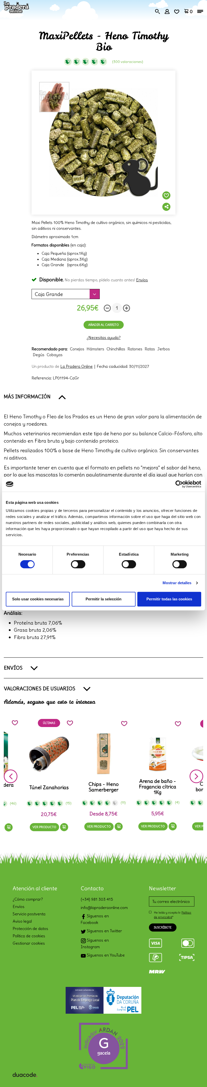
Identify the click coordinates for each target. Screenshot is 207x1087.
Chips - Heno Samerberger (104, 786)
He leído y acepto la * (172, 915)
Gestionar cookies (29, 943)
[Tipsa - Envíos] (186, 956)
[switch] (78, 564)
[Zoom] (103, 142)
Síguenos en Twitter (104, 930)
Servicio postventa (29, 913)
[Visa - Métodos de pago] (155, 942)
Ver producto (44, 827)
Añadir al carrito (103, 325)
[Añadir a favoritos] (166, 195)
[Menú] (200, 11)
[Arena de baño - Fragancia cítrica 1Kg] (157, 754)
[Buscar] (157, 10)
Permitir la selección (103, 599)
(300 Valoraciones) (127, 61)
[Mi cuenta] (167, 10)
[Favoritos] (176, 10)
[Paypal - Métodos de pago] (155, 956)
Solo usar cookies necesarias (38, 599)
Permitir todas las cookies (169, 599)
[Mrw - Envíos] (157, 970)
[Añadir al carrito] (9, 827)
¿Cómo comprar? (28, 899)
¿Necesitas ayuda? (104, 337)
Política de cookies (29, 935)
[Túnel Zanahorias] (49, 754)
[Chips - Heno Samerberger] (104, 754)
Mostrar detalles (177, 583)
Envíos (142, 279)
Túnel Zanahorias (49, 787)
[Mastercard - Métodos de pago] (187, 942)
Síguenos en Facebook (95, 919)
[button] (103, 396)
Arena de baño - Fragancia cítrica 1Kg (157, 786)
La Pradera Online (76, 366)
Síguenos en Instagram (95, 943)
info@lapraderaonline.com (103, 907)
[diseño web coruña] (25, 1073)
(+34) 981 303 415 (97, 899)
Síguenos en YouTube (105, 955)
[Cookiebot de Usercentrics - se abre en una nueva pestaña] (179, 484)
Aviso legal (22, 921)
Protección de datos (30, 928)
